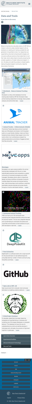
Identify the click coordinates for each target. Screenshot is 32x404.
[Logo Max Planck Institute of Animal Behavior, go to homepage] (13, 3)
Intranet (16, 362)
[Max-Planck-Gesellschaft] (9, 393)
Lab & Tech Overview (9, 336)
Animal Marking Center (16, 372)
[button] (30, 42)
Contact (16, 365)
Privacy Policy (21, 397)
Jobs (16, 369)
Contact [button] (3, 352)
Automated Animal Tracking (12, 213)
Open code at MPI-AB (10, 286)
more (21, 101)
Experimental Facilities (9, 339)
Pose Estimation (8, 251)
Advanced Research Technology (12, 342)
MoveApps (5, 167)
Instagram (16, 379)
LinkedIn (16, 383)
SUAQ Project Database (10, 316)
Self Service (16, 387)
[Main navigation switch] (29, 3)
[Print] (2, 22)
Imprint (9, 397)
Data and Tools (7, 346)
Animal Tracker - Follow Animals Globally (16, 127)
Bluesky (16, 376)
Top (29, 360)
